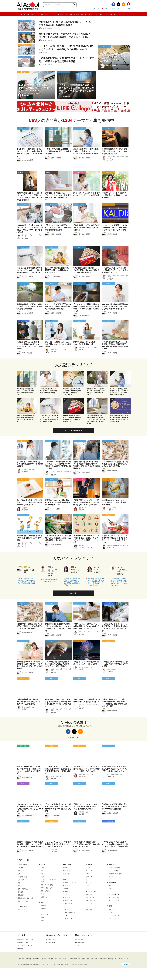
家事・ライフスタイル (69, 882)
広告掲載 (43, 959)
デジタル (56, 14)
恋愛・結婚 (69, 14)
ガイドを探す (126, 8)
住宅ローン (44, 877)
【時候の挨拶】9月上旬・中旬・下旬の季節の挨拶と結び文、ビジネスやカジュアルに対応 (119, 582)
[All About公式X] (118, 4)
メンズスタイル (89, 14)
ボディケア (89, 877)
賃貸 (19, 883)
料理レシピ (66, 885)
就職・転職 (89, 894)
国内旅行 (43, 908)
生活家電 (65, 891)
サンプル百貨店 (79, 939)
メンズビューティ (114, 900)
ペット (111, 921)
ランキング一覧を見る (73, 430)
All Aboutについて (74, 959)
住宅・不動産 (22, 864)
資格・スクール (90, 901)
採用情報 (28, 959)
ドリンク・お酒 (67, 918)
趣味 (101, 14)
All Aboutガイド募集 (22, 942)
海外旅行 (43, 905)
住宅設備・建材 (22, 877)
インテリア (21, 880)
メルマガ (106, 8)
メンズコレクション (114, 897)
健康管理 (65, 868)
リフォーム (21, 874)
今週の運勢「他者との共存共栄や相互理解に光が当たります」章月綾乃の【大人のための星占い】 (96, 582)
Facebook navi (79, 942)
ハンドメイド (67, 894)
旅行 (97, 14)
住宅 (32, 14)
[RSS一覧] (123, 4)
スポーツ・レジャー (114, 918)
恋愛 (110, 885)
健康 (42, 14)
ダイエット (89, 883)
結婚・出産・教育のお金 (48, 885)
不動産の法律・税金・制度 (25, 898)
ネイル (88, 880)
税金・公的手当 (45, 891)
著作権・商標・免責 (87, 959)
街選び (20, 886)
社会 (87, 907)
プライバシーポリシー (61, 959)
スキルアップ (90, 897)
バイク (42, 920)
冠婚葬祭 (65, 888)
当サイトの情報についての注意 (104, 959)
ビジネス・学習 (78, 14)
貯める (42, 868)
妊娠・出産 (66, 897)
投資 (42, 871)
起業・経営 (89, 904)
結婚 (110, 888)
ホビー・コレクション (115, 915)
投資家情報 (36, 959)
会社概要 (21, 959)
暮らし (62, 14)
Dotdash (126, 964)
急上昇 (23, 14)
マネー (37, 14)
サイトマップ (96, 8)
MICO (87, 886)
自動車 (42, 917)
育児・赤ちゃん (67, 901)
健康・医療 (67, 864)
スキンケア (89, 871)
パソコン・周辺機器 (114, 868)
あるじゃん (44, 897)
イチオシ (77, 946)
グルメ (116, 14)
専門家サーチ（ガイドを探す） (26, 939)
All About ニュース (51, 939)
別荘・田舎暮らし (23, 889)
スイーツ (65, 915)
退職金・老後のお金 (46, 888)
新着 (28, 14)
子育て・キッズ (67, 904)
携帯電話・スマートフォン (116, 874)
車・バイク (122, 14)
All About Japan (50, 942)
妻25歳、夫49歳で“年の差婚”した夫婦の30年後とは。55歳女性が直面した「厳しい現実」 (72, 582)
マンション (21, 871)
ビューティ (48, 14)
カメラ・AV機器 (113, 871)
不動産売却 (21, 895)
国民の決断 (20, 949)
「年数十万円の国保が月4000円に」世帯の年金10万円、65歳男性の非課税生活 (26, 581)
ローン (42, 894)
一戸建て (20, 868)
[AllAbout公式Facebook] (113, 4)
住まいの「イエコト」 (24, 901)
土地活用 (20, 892)
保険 (42, 874)
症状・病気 (66, 871)
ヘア (87, 874)
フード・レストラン (69, 912)
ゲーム (111, 912)
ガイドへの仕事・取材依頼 (24, 946)
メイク (88, 868)
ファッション (108, 14)
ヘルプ (126, 959)
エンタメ (111, 909)
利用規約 (50, 959)
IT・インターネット (114, 877)
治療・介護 (66, 874)
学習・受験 (89, 910)
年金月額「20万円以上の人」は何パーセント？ (49, 581)
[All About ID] (128, 4)
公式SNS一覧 (116, 8)
